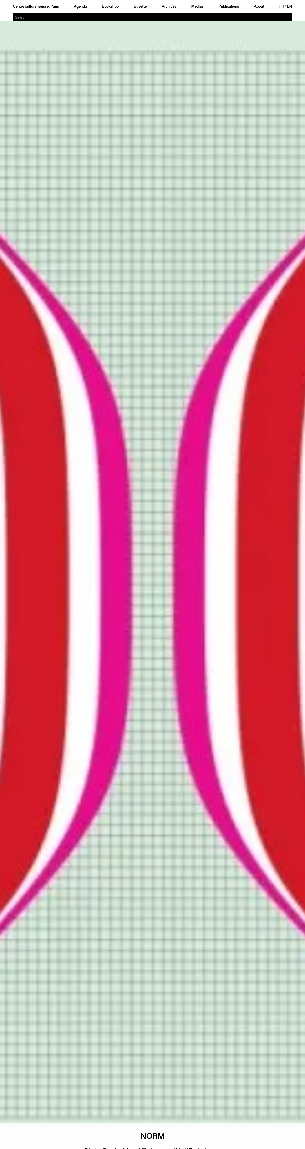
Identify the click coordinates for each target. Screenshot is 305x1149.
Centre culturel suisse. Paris (36, 6)
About (259, 6)
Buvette (140, 6)
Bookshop (110, 6)
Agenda (80, 6)
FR (281, 6)
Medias (197, 6)
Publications (229, 6)
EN (289, 6)
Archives (169, 6)
